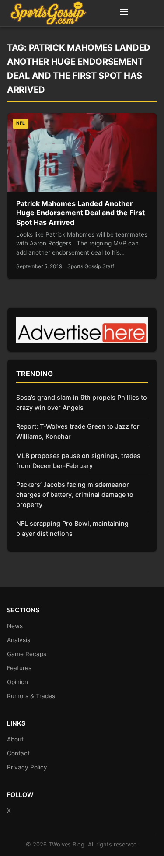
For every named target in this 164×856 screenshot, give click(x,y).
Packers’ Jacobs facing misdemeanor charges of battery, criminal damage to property (74, 494)
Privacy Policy (27, 767)
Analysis (18, 639)
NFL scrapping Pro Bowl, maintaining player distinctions (72, 528)
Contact (18, 753)
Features (19, 667)
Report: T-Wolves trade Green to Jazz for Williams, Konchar (78, 431)
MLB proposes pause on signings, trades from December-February (78, 460)
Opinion (17, 681)
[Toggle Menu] (124, 13)
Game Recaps (26, 653)
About (15, 739)
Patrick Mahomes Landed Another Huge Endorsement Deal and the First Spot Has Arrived (80, 213)
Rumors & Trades (31, 695)
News (15, 625)
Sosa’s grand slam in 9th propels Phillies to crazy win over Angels (81, 402)
